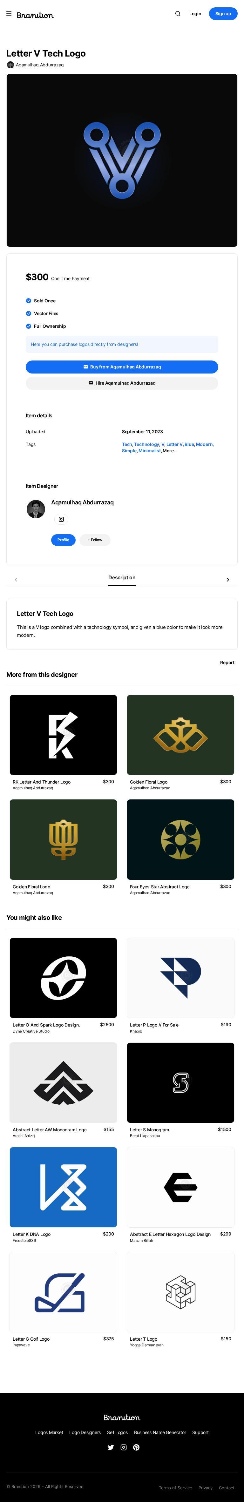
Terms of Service (175, 1487)
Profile (63, 539)
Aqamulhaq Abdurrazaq (40, 64)
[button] (228, 579)
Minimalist (150, 450)
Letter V (174, 444)
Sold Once (45, 300)
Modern (204, 444)
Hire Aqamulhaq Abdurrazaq (125, 383)
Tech (127, 444)
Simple (129, 450)
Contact (226, 1487)
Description (121, 577)
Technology (146, 444)
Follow (96, 539)
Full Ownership (50, 326)
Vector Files (46, 313)
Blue (189, 444)
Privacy (206, 1487)
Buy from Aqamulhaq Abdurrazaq (125, 366)
